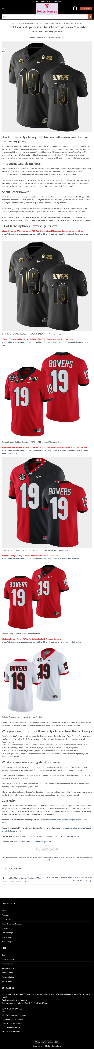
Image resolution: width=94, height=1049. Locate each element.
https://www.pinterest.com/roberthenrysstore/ (32, 841)
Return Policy (7, 981)
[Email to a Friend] (49, 849)
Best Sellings (7, 941)
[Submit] (90, 16)
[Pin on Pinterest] (53, 849)
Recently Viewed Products (12, 924)
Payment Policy (8, 977)
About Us (5, 915)
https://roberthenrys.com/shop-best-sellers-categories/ (57, 836)
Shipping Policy (8, 968)
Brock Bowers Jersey (20, 23)
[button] (3, 8)
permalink (47, 860)
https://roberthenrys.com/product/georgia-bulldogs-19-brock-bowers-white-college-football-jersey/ (41, 642)
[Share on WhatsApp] (37, 849)
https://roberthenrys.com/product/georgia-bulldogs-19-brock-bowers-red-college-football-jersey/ (40, 558)
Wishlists (5, 928)
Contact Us (6, 919)
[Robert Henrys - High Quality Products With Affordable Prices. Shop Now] (47, 8)
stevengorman (58, 38)
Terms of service (8, 959)
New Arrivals (7, 937)
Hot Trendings (7, 932)
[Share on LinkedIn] (57, 849)
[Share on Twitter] (45, 849)
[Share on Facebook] (41, 849)
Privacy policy (7, 964)
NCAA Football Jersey (36, 23)
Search (4, 910)
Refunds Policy (7, 972)
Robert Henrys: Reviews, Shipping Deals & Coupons (63, 23)
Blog (3, 955)
